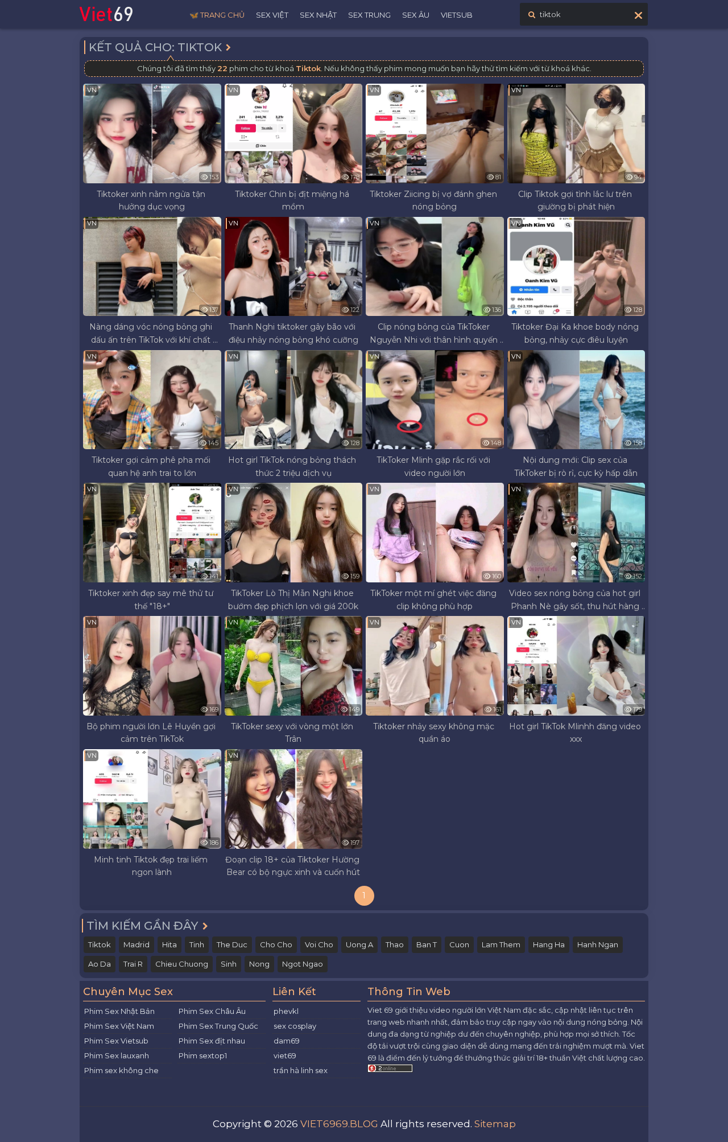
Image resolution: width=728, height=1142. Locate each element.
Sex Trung (369, 14)
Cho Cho (276, 944)
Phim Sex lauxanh (116, 1055)
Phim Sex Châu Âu (212, 1011)
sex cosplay (295, 1025)
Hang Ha (549, 944)
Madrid (136, 944)
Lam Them (501, 944)
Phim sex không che (121, 1070)
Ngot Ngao (302, 963)
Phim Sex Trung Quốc (218, 1025)
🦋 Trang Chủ (217, 14)
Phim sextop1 (203, 1055)
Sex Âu (415, 14)
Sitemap (495, 1123)
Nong (259, 963)
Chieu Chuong (181, 963)
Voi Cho (319, 944)
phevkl (286, 1011)
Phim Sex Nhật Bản (119, 1011)
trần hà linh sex (301, 1070)
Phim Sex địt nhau (212, 1040)
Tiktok (99, 944)
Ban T (426, 944)
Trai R (133, 963)
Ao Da (99, 963)
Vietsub (457, 14)
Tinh (196, 944)
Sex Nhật (318, 14)
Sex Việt (272, 14)
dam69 (287, 1040)
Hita (169, 944)
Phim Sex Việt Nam (119, 1025)
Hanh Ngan (597, 944)
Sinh (229, 963)
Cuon (459, 944)
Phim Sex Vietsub (116, 1040)
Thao (395, 944)
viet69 (285, 1055)
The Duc (232, 944)
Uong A (359, 944)
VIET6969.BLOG (339, 1123)
